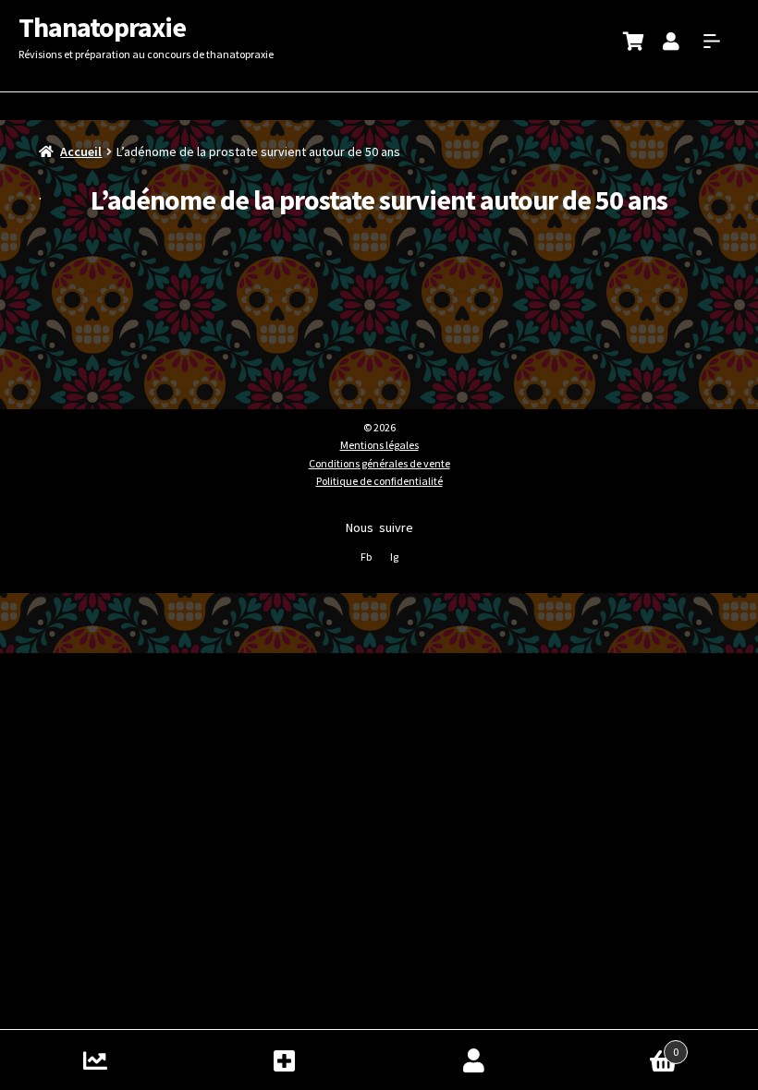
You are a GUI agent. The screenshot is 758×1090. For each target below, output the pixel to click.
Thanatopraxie (102, 26)
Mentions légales (379, 445)
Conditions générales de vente (379, 463)
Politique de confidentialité (379, 481)
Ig (394, 556)
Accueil (81, 151)
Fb (366, 556)
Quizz (95, 1060)
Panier (623, 1045)
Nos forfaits (284, 1060)
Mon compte (473, 1060)
